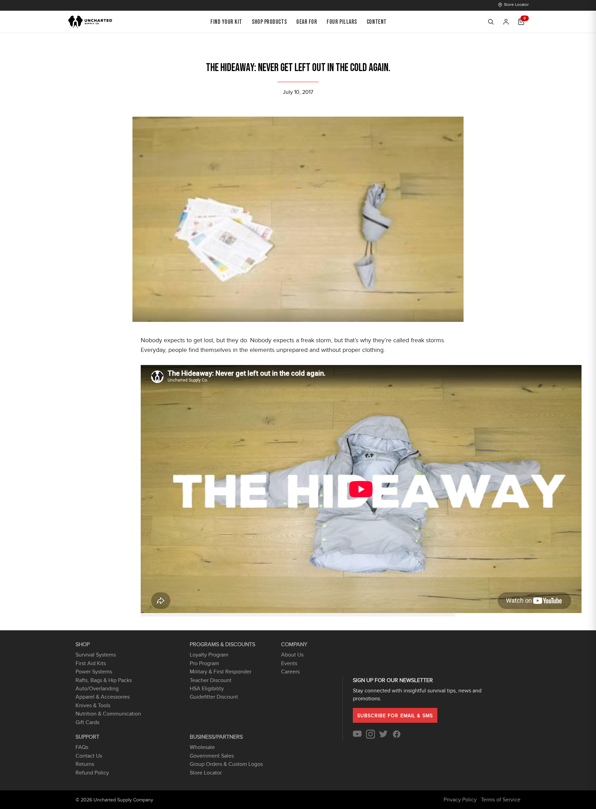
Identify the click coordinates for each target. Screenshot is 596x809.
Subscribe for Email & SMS (395, 716)
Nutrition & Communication (108, 713)
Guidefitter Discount (214, 696)
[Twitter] (383, 736)
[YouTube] (357, 736)
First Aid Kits (91, 663)
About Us (292, 654)
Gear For (306, 22)
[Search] (490, 21)
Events (289, 663)
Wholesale (202, 747)
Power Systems (94, 671)
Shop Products (269, 22)
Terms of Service (500, 799)
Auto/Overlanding (97, 688)
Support (87, 736)
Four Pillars (342, 22)
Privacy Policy (460, 799)
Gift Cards (87, 722)
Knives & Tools (93, 705)
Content (377, 22)
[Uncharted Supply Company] (90, 22)
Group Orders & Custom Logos (226, 764)
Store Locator (516, 4)
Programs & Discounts (222, 644)
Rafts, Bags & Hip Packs (104, 680)
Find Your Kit (226, 22)
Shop (83, 644)
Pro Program (204, 663)
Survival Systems (96, 654)
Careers (290, 671)
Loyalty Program (209, 654)
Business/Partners (216, 736)
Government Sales (212, 755)
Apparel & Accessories (103, 696)
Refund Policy (92, 772)
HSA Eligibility (207, 688)
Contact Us (89, 755)
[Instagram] (370, 736)
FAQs (82, 747)
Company (294, 644)
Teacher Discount (210, 680)
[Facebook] (396, 736)
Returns (85, 764)
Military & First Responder (220, 671)
